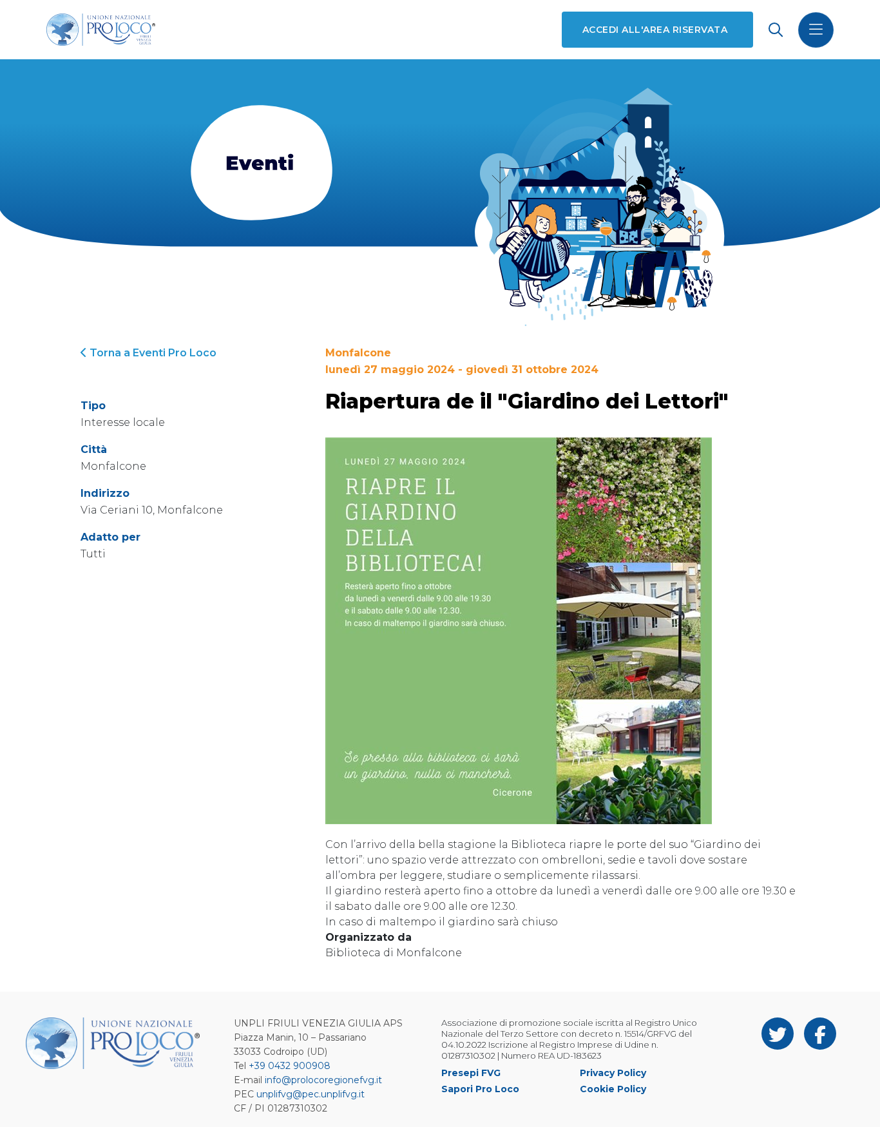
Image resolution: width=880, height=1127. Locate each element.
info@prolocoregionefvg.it (323, 1080)
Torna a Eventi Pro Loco (151, 353)
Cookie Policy (613, 1089)
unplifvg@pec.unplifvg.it (310, 1094)
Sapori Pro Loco (480, 1089)
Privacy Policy (613, 1073)
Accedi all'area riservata (654, 29)
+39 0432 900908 (289, 1066)
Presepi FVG (471, 1073)
